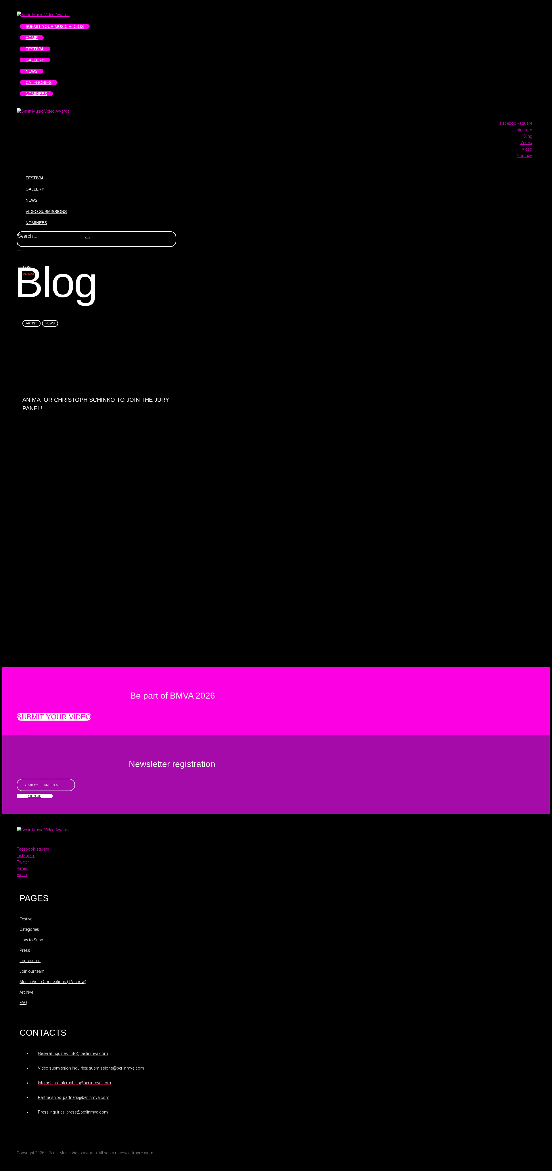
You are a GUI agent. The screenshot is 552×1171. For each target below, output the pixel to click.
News (50, 323)
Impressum (142, 1153)
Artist (31, 323)
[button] (54, 717)
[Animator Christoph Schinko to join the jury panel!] (101, 366)
